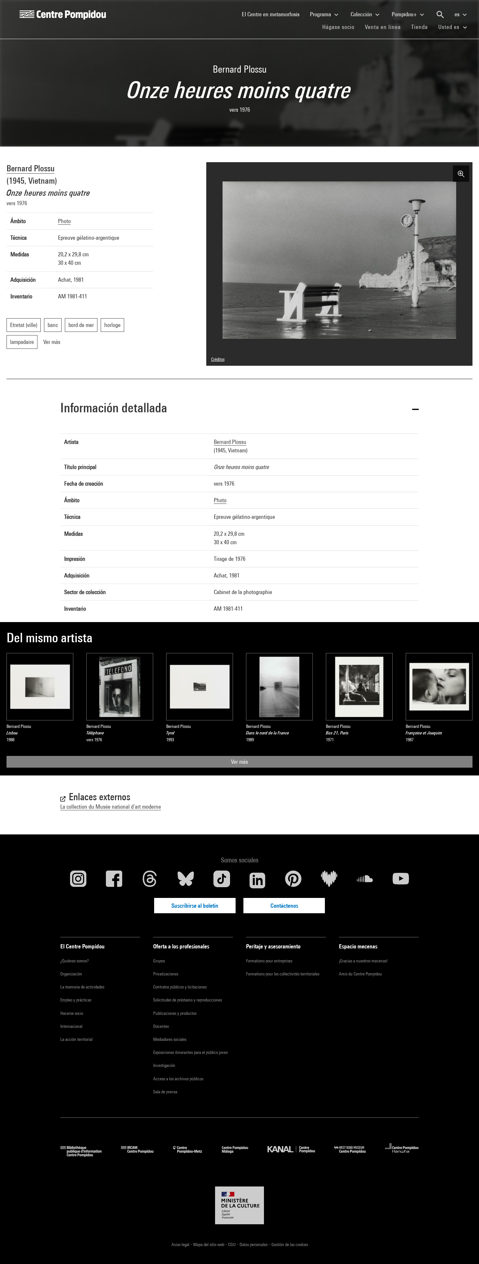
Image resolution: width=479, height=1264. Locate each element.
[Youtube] (401, 880)
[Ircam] (142, 1155)
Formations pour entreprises (269, 960)
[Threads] (150, 880)
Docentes (161, 1026)
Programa (321, 14)
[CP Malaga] (240, 1155)
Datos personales (254, 1244)
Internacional (71, 1026)
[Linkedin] (257, 880)
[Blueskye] (186, 880)
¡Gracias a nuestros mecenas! (363, 960)
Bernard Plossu (30, 168)
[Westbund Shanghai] (354, 1155)
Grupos (159, 960)
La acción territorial (76, 1039)
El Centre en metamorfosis (273, 14)
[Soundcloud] (365, 880)
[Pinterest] (293, 880)
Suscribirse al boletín (194, 905)
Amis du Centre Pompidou (360, 973)
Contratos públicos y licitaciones (180, 986)
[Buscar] (440, 14)
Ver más (239, 761)
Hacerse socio (71, 1013)
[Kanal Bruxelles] (296, 1155)
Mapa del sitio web (209, 1244)
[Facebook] (114, 880)
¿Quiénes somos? (74, 960)
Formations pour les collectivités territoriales (282, 973)
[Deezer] (329, 880)
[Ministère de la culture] (239, 1205)
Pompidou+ (405, 14)
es (458, 14)
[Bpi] (85, 1155)
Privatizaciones (165, 973)
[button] (239, 408)
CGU (232, 1244)
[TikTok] (222, 880)
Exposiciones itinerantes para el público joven (190, 1052)
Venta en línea (383, 26)
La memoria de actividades (82, 986)
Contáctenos (284, 905)
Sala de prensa (165, 1091)
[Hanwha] (402, 1155)
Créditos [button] (218, 359)
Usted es (449, 26)
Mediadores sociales (169, 1039)
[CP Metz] (192, 1155)
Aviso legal (180, 1244)
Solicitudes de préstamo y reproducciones (187, 999)
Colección (362, 14)
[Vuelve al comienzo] (463, 1248)
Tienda (422, 26)
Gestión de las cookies (289, 1244)
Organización (71, 973)
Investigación (164, 1065)
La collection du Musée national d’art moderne (110, 806)
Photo (64, 221)
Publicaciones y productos (174, 1013)
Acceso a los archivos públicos (178, 1078)
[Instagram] (78, 880)
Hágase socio (341, 26)
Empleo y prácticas (75, 999)
